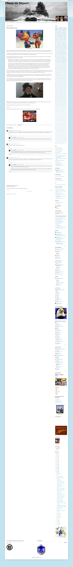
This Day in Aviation (59, 232)
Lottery (61, 124)
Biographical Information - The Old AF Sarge (61, 159)
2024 (57, 456)
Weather (64, 57)
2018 (57, 464)
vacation (59, 48)
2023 (57, 457)
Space (65, 133)
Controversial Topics (63, 112)
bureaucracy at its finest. (58, 82)
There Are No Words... (60, 493)
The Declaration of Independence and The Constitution (61, 197)
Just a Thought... (59, 492)
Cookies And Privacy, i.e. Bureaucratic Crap (61, 154)
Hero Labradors (58, 203)
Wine (56, 59)
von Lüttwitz (56, 66)
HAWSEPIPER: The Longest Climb (60, 290)
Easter (58, 116)
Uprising (65, 32)
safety (55, 142)
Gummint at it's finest (63, 76)
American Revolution (60, 108)
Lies (60, 123)
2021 (57, 460)
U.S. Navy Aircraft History (60, 249)
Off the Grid (57, 88)
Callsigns (59, 111)
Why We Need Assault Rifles (61, 488)
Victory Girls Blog (58, 338)
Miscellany (56, 56)
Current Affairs (64, 75)
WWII (60, 80)
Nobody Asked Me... (59, 366)
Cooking (60, 113)
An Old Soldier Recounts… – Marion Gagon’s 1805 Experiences (60, 172)
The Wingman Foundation (59, 202)
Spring (62, 78)
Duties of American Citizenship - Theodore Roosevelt (60, 157)
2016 (57, 467)
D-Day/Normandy (63, 35)
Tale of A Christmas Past (60, 485)
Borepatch (57, 357)
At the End (59, 109)
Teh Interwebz (61, 135)
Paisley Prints (58, 399)
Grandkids (57, 46)
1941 (61, 32)
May (57, 521)
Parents (62, 100)
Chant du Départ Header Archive (60, 160)
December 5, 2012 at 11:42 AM (14, 143)
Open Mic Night (57, 100)
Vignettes (64, 28)
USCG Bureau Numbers (59, 222)
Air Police (62, 107)
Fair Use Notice (58, 152)
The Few (65, 78)
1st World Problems (60, 92)
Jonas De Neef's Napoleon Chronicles (59, 170)
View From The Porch (59, 359)
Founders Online (58, 195)
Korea (60, 71)
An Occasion (65, 108)
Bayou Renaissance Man (59, 361)
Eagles (59, 54)
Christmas (62, 47)
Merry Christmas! (59, 480)
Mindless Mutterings (62, 58)
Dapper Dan (10, 130)
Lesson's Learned (57, 123)
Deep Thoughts (57, 76)
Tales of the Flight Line (59, 89)
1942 (61, 39)
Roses (65, 72)
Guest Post (61, 31)
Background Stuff (60, 74)
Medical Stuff (63, 71)
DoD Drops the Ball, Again (60, 496)
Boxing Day (58, 478)
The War (60, 41)
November (58, 513)
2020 (57, 461)
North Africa (64, 41)
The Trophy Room (58, 162)
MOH (64, 42)
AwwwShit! (56, 58)
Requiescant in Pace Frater (60, 489)
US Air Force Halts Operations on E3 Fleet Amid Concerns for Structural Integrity (60, 239)
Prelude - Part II (62, 72)
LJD (63, 61)
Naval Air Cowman (59, 251)
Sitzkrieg (59, 53)
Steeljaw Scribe (58, 255)
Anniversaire (61, 93)
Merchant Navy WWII (57, 125)
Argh (56, 109)
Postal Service (59, 131)
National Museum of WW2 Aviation (61, 226)
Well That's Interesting (62, 91)
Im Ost (62, 36)
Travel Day (58, 42)
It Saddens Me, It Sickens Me (61, 490)
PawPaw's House (58, 334)
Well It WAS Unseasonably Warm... (61, 506)
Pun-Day (59, 132)
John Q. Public (58, 267)
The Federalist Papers (59, 192)
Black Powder (59, 75)
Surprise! (62, 134)
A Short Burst (61, 29)
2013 (57, 471)
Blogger (40, 557)
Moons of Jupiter (57, 127)
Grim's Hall (57, 323)
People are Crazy (57, 101)
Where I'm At (59, 105)
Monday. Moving (57, 126)
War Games (59, 65)
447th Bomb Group (58, 225)
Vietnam (65, 90)
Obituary (56, 129)
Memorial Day (57, 72)
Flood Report (63, 116)
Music (61, 46)
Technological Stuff (57, 135)
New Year (56, 87)
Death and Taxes (64, 114)
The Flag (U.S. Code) (59, 188)
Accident (63, 106)
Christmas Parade (60, 83)
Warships (57, 91)
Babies (62, 66)
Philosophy (61, 130)
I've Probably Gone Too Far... (61, 497)
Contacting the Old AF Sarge (60, 165)
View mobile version (29, 191)
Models (62, 125)
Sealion (64, 132)
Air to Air (64, 82)
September (58, 516)
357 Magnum (58, 336)
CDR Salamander (58, 298)
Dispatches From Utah (59, 243)
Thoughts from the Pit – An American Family (60, 265)
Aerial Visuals (58, 224)
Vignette (61, 43)
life (63, 141)
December (58, 473)
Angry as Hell (61, 60)
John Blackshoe (60, 33)
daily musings (57, 140)
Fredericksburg (59, 117)
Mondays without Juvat (63, 126)
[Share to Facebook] (20, 124)
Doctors (56, 54)
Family (65, 39)
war (57, 106)
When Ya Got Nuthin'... (60, 498)
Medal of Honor (63, 37)
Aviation (56, 74)
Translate (61, 213)
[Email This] (17, 124)
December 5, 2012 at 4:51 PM (20, 137)
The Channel (56, 136)
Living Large (63, 123)
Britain (56, 111)
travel (56, 143)
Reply (9, 133)
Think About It (59, 486)
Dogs (65, 60)
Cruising (64, 53)
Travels (58, 38)
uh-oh (58, 143)
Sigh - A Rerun (61, 45)
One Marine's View (59, 284)
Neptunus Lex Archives (59, 149)
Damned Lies (59, 114)
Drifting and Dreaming (60, 476)
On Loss (64, 99)
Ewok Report (60, 84)
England (64, 97)
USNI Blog (57, 296)
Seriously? (59, 78)
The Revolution (61, 79)
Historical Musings (58, 67)
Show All (65, 370)
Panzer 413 (56, 60)
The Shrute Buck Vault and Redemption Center (59, 164)
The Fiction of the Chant (59, 148)
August (58, 517)
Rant (64, 46)
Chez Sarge (64, 111)
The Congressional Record (59, 180)
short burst (65, 142)
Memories (63, 48)
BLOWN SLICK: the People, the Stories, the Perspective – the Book (60, 235)
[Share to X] (19, 124)
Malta (65, 124)
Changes (61, 111)
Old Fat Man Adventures (59, 325)
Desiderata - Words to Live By (60, 189)
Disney (59, 115)
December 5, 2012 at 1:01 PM (15, 157)
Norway (56, 45)
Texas (65, 135)
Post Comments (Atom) (13, 193)
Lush (57, 390)
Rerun (56, 49)
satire (58, 142)
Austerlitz (62, 109)
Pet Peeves (61, 88)
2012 (57, 472)
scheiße (60, 142)
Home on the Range (59, 262)
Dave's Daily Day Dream (59, 271)
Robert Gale (65, 88)
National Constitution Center (60, 198)
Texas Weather (62, 56)
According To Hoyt (58, 330)
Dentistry (56, 115)
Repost (61, 132)
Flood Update (60, 98)
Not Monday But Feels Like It (62, 87)
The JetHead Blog (58, 241)
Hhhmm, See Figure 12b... (60, 501)
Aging (59, 107)
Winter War (61, 62)
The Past (64, 136)
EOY (55, 116)
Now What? (58, 509)
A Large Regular (58, 343)
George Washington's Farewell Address (61, 155)
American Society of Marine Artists (60, 184)
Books (56, 83)
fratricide (65, 140)
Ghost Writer (56, 118)
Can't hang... (62, 96)
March (58, 524)
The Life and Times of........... (60, 278)
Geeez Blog (57, 368)
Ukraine (65, 45)
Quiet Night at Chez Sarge (60, 481)
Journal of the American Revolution (59, 364)
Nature (60, 127)
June (57, 520)
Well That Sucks (58, 73)
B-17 (65, 109)
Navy (61, 99)
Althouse (57, 328)
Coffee (65, 96)
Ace (65, 106)
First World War (60, 63)
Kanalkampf (56, 71)
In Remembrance (64, 67)
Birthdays (62, 95)
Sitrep (57, 133)
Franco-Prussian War (58, 61)
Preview (56, 132)
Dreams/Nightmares (63, 115)
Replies (11, 135)
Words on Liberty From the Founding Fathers (61, 191)
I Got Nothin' (63, 44)
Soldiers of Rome (61, 133)
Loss (58, 124)
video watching (61, 143)
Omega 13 (59, 129)
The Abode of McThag (59, 340)
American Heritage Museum (59, 217)
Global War (60, 118)
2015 (57, 468)
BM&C (56, 110)
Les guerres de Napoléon (61, 59)
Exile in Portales (58, 269)
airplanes (56, 92)
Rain (61, 101)
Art (64, 93)
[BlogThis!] (18, 124)
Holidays (58, 36)
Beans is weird (64, 110)
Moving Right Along (59, 507)
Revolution (56, 43)
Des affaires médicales (58, 97)
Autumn (63, 94)
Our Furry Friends (63, 129)
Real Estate (64, 77)
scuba (62, 142)
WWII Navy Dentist (59, 301)
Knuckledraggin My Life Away (60, 348)
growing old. (56, 141)
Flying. (64, 98)
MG (63, 124)
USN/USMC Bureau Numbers (60, 221)
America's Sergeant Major (59, 282)
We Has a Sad (64, 65)
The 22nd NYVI (62, 64)
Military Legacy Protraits (59, 401)
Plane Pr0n (60, 77)
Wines (63, 105)
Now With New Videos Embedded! (60, 241)
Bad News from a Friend (60, 477)
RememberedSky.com (59, 234)
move (65, 141)
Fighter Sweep (58, 237)
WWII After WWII (58, 223)
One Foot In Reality (59, 303)
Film (63, 84)
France (63, 40)
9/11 (65, 92)
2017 (57, 465)
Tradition (57, 80)
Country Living (64, 113)
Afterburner (56, 107)
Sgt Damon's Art (58, 400)
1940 (57, 35)
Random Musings (58, 30)
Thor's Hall (57, 280)
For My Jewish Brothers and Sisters (61, 502)
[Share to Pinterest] (21, 124)
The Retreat (60, 49)
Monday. (65, 125)
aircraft (65, 81)
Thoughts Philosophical (60, 90)
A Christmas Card (59, 484)
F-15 (60, 116)
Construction (62, 55)
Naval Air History (58, 257)
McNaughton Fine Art (59, 402)
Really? (64, 101)
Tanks (65, 134)
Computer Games (57, 112)
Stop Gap (56, 134)
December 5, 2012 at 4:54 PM (20, 150)
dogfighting (61, 140)
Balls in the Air (59, 110)
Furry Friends (64, 117)
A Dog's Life (56, 93)
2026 (57, 453)
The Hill (57, 79)
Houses (64, 70)
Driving (65, 66)
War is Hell (64, 80)
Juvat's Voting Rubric (59, 151)
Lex (59, 52)
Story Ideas (59, 134)
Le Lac (58, 64)
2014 (57, 469)
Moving (62, 52)
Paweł (64, 100)
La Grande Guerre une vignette (60, 49)
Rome (55, 78)
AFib (60, 106)
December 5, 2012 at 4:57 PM (20, 164)
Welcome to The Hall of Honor (60, 176)
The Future (60, 136)
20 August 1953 (58, 232)
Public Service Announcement (61, 510)
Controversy (56, 113)
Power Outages (64, 131)
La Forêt (56, 77)
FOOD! (63, 54)
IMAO (57, 207)
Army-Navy (63, 73)
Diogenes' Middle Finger (59, 355)
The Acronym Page (58, 147)
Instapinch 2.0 (58, 253)
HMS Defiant (58, 292)
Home (61, 70)
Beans (57, 389)
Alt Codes (57, 161)
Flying (58, 40)
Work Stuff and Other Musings (59, 81)
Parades (58, 130)
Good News (64, 118)
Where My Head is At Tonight (61, 494)
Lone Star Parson (58, 332)
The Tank (65, 79)
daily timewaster (58, 353)
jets (61, 141)
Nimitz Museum (60, 128)
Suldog (10, 157)
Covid (55, 114)
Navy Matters (58, 294)
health (59, 141)
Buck (9, 143)
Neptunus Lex (58, 448)
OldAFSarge (12, 137)
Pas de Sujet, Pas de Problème (61, 482)
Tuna (57, 392)
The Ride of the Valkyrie (62, 34)
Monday (57, 28)
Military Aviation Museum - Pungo (60, 218)
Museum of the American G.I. (60, 228)
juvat (57, 394)
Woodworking (57, 47)
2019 (57, 463)
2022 (60, 66)
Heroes (64, 50)
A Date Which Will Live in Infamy (61, 505)
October (58, 514)
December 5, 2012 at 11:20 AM (16, 130)
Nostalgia (64, 128)
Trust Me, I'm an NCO (59, 274)
